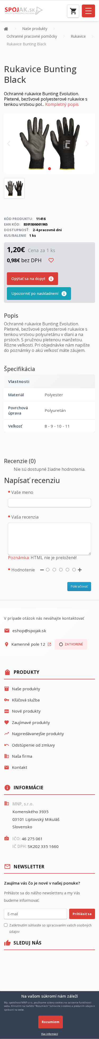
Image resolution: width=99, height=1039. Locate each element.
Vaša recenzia (25, 517)
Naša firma (18, 756)
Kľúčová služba (22, 699)
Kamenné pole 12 (27, 644)
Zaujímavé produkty (27, 722)
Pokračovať (79, 586)
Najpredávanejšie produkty (34, 733)
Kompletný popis (62, 104)
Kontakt (15, 767)
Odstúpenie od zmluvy (29, 745)
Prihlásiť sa (82, 914)
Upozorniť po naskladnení (35, 293)
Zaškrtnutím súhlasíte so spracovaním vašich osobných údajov (50, 928)
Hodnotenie (23, 570)
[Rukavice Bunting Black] (50, 143)
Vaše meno (22, 492)
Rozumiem (50, 1022)
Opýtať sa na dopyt (28, 278)
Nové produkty (22, 711)
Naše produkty (22, 688)
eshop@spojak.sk (25, 630)
